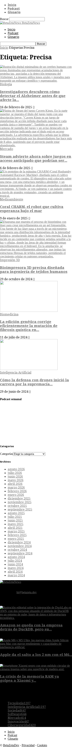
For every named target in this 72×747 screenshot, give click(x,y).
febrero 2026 (17, 491)
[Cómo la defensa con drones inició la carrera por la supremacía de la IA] (29, 369)
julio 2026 (15, 473)
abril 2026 (15, 484)
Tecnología (19, 703)
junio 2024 (15, 564)
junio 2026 (15, 476)
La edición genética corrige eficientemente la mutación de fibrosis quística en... (28, 326)
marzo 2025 (16, 531)
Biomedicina (9, 314)
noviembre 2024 (19, 546)
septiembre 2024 (20, 553)
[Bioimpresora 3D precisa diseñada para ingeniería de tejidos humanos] (36, 256)
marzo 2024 (16, 575)
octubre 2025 (17, 506)
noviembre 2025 (19, 502)
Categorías (6, 453)
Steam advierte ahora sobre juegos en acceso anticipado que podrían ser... (35, 158)
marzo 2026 (16, 487)
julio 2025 (15, 517)
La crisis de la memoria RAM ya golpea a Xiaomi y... (29, 678)
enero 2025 (16, 539)
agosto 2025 (16, 513)
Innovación (18, 721)
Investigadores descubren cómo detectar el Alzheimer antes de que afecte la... (32, 96)
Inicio (12, 5)
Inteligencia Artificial (15, 372)
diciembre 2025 (19, 498)
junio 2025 (15, 520)
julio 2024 (15, 561)
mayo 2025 (15, 524)
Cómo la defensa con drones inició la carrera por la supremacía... (34, 382)
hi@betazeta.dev (27, 592)
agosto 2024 (16, 557)
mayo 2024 (15, 568)
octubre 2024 (17, 550)
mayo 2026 (15, 480)
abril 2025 (15, 528)
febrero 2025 (17, 535)
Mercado (6, 149)
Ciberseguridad (22, 725)
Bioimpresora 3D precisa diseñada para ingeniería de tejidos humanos (33, 270)
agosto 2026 (16, 469)
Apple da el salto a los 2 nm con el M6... (36, 655)
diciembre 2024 (19, 542)
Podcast (14, 8)
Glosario (14, 12)
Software (17, 714)
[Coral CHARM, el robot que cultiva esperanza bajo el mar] (36, 195)
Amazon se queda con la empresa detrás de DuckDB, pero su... (31, 627)
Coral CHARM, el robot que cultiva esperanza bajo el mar (31, 209)
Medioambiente (11, 199)
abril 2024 (15, 571)
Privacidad (28, 745)
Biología (6, 84)
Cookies (42, 745)
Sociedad (17, 710)
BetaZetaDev (11, 745)
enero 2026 (16, 495)
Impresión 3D (10, 260)
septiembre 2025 (20, 509)
